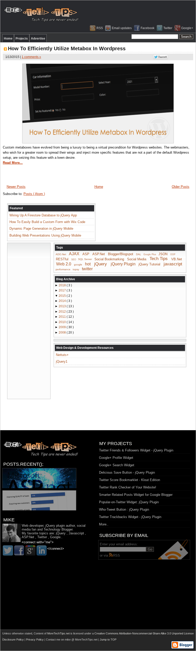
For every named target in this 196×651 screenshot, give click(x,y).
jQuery (100, 264)
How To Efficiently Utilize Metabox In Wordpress (67, 48)
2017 (63, 290)
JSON (162, 254)
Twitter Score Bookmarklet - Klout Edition (129, 480)
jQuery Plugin (123, 264)
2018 (63, 285)
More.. (103, 524)
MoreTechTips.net (58, 633)
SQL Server (85, 259)
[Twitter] (8, 550)
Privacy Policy (35, 639)
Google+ (187, 28)
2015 (63, 296)
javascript (173, 264)
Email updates (122, 28)
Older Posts (180, 187)
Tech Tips (159, 258)
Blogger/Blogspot (120, 254)
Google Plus (149, 254)
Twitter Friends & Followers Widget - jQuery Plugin (136, 450)
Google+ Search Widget (116, 465)
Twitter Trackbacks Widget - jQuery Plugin (130, 517)
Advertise (38, 38)
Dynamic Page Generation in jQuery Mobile (41, 228)
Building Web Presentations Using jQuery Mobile (45, 235)
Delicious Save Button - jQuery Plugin (127, 472)
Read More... (13, 163)
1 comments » (31, 57)
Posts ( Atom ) (34, 194)
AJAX (74, 254)
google (78, 264)
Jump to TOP (108, 639)
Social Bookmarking (109, 259)
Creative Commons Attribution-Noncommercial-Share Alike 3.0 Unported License (144, 633)
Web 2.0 (63, 264)
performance (63, 269)
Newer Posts (16, 187)
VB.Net (176, 259)
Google (55, 537)
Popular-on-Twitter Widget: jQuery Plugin (129, 502)
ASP (85, 254)
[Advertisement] (28, 320)
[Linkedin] (41, 550)
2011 (63, 316)
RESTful (62, 259)
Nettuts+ (62, 355)
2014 (63, 301)
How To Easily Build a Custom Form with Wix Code (47, 222)
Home (8, 38)
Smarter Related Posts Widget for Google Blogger (136, 495)
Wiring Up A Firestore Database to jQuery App (43, 215)
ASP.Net (98, 254)
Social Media (136, 259)
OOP (172, 254)
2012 (63, 311)
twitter (87, 269)
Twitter (167, 28)
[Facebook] (19, 550)
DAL (138, 254)
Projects (22, 38)
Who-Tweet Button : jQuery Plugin (124, 509)
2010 (63, 322)
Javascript (76, 533)
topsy (76, 269)
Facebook (147, 28)
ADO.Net (61, 254)
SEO (73, 259)
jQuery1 (61, 361)
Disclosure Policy (13, 639)
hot (88, 264)
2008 (63, 332)
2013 (63, 306)
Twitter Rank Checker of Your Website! (127, 487)
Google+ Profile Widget (116, 458)
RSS (99, 28)
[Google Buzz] (30, 550)
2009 (63, 327)
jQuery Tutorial (149, 264)
